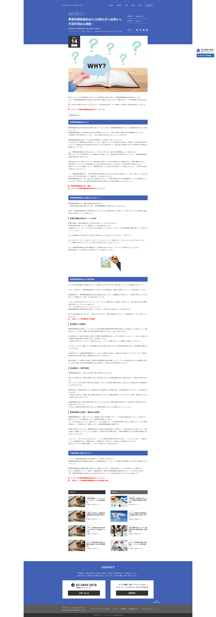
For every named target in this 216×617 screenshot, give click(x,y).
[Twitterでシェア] (140, 30)
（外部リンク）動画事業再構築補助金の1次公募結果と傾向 (89, 480)
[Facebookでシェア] (137, 30)
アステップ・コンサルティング (72, 5)
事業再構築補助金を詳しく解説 (80, 186)
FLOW (133, 5)
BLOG (140, 5)
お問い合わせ (84, 593)
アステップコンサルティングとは (100, 608)
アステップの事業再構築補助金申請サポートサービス (87, 109)
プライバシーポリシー (147, 608)
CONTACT (149, 5)
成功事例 (123, 608)
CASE (126, 5)
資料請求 (132, 593)
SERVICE (119, 5)
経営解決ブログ (133, 608)
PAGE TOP (157, 602)
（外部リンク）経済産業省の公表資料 (82, 319)
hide (77, 115)
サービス (114, 608)
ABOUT (111, 5)
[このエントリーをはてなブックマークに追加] (143, 30)
